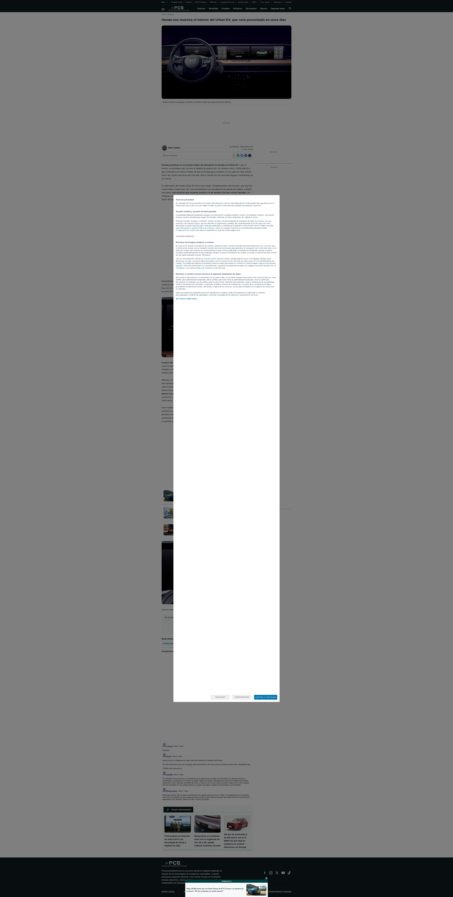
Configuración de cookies (186, 230)
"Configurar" (180, 268)
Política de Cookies (206, 228)
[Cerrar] (266, 878)
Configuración (241, 697)
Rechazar (220, 697)
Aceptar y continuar (265, 697)
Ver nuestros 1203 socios (186, 299)
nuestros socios (210, 259)
